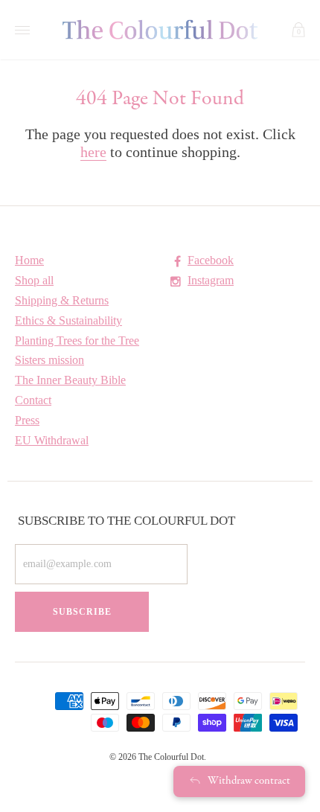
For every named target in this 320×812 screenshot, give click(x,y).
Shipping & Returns (62, 300)
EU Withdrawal (52, 440)
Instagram (211, 280)
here (93, 152)
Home (29, 260)
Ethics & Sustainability (68, 320)
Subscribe (82, 612)
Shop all (34, 280)
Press (27, 420)
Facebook (211, 260)
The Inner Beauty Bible (70, 380)
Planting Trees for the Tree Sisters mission (77, 350)
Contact (33, 400)
